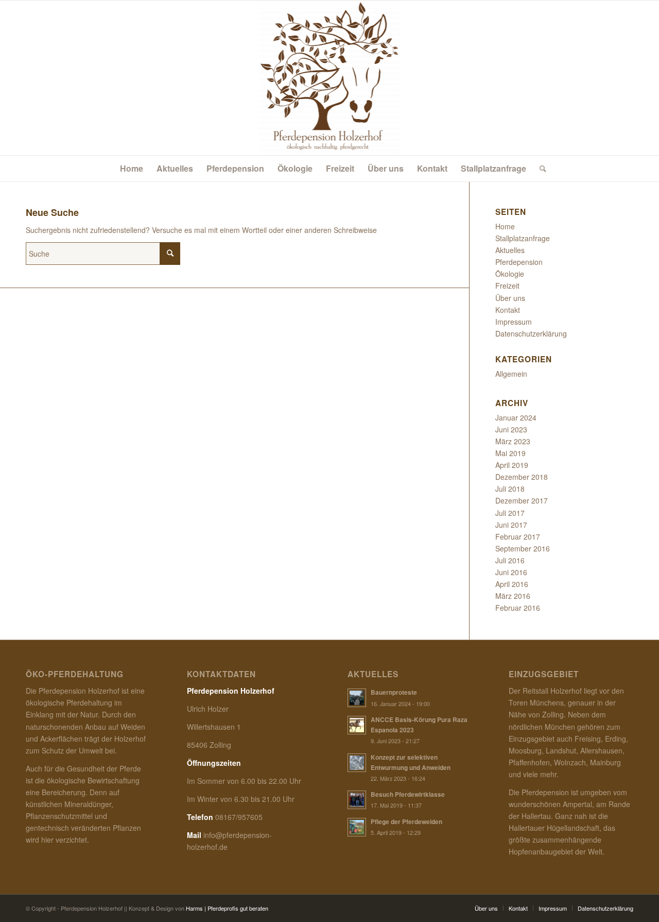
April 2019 (511, 465)
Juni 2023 (511, 429)
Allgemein (511, 373)
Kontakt (507, 310)
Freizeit (507, 285)
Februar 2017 (517, 536)
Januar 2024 (515, 417)
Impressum (513, 321)
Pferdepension (519, 262)
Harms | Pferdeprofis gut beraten (227, 908)
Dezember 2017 (521, 500)
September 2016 (522, 548)
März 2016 (512, 596)
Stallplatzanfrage (522, 238)
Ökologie (509, 274)
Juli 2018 (510, 488)
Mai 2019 (510, 453)
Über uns (510, 298)
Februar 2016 (517, 607)
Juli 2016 (510, 560)
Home (505, 226)
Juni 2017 (511, 524)
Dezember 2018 (521, 477)
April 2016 (511, 584)
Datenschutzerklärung (531, 333)
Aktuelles (510, 250)
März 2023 (512, 441)
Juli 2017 (510, 513)
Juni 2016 (511, 572)
